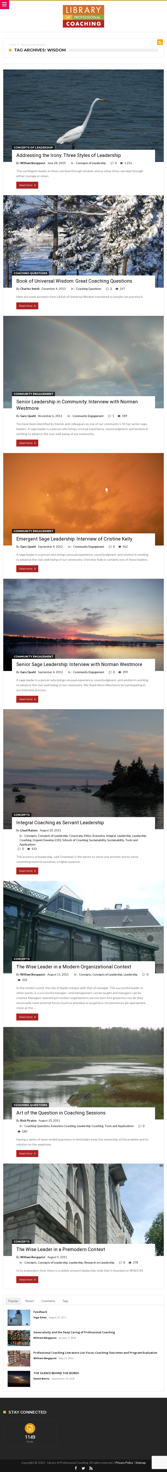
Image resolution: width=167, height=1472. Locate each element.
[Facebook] (75, 1468)
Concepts (22, 814)
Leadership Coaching (90, 1126)
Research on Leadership (99, 1262)
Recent (29, 1301)
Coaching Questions (30, 273)
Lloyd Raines (29, 830)
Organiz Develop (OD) (47, 840)
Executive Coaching (63, 1126)
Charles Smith (30, 288)
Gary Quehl (28, 416)
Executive (99, 835)
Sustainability (97, 840)
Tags (65, 1301)
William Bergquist (32, 163)
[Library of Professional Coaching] (83, 5)
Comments (48, 1301)
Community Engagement (33, 394)
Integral (111, 835)
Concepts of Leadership (33, 147)
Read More (25, 185)
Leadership (124, 835)
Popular (13, 1301)
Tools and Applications (119, 1126)
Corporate (76, 835)
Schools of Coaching (75, 840)
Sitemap (140, 1462)
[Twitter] (83, 1468)
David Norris (41, 1378)
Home (12, 44)
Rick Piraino (28, 1120)
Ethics (87, 835)
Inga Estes (40, 1317)
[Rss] (91, 1468)
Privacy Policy (124, 1462)
